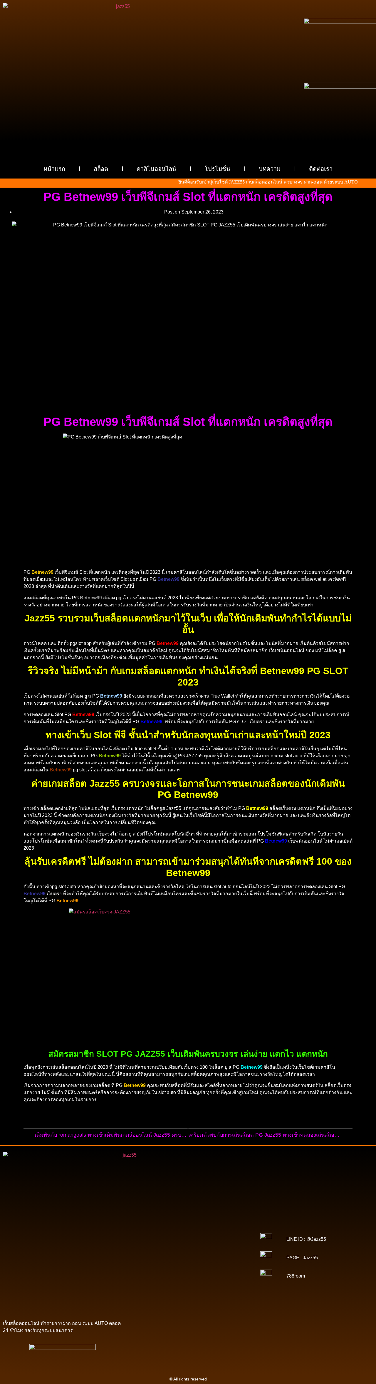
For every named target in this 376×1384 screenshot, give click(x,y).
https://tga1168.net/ (187, 1239)
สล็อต (101, 169)
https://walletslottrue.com (154, 1264)
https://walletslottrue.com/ (163, 1297)
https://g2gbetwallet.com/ (155, 1280)
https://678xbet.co (224, 1243)
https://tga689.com (149, 1288)
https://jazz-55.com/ (187, 1272)
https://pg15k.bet (155, 1222)
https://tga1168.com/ (186, 1235)
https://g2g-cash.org (188, 1218)
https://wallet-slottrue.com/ (212, 1297)
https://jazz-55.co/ (151, 1272)
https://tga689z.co (188, 1214)
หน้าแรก (54, 169)
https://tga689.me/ (185, 1288)
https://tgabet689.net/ (169, 1292)
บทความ (270, 169)
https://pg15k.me (187, 1222)
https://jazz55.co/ (163, 1276)
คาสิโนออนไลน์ (156, 169)
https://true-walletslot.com (184, 1268)
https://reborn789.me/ (171, 1260)
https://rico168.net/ (191, 1247)
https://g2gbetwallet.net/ (202, 1280)
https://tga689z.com (152, 1214)
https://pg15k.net (183, 1227)
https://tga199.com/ (224, 1251)
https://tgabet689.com (223, 1288)
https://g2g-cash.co (225, 1218)
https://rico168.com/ (228, 1247)
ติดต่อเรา (321, 169)
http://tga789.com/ (151, 1239)
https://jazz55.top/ (225, 1268)
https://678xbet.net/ (189, 1243)
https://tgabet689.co (208, 1292)
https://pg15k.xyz (220, 1222)
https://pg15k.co (152, 1227)
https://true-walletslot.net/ (152, 1301)
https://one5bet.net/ (151, 1251)
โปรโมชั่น (217, 169)
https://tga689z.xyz (224, 1214)
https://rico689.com (150, 1218)
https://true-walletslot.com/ (201, 1301)
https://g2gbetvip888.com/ (204, 1276)
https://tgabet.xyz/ (223, 1235)
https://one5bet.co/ (188, 1251)
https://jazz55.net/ (208, 1260)
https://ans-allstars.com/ (151, 1247)
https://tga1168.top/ (224, 1239)
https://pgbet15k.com (219, 1227)
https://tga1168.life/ (152, 1243)
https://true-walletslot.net (208, 1255)
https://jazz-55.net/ (224, 1272)
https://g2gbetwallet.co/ (211, 1284)
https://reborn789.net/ (165, 1255)
